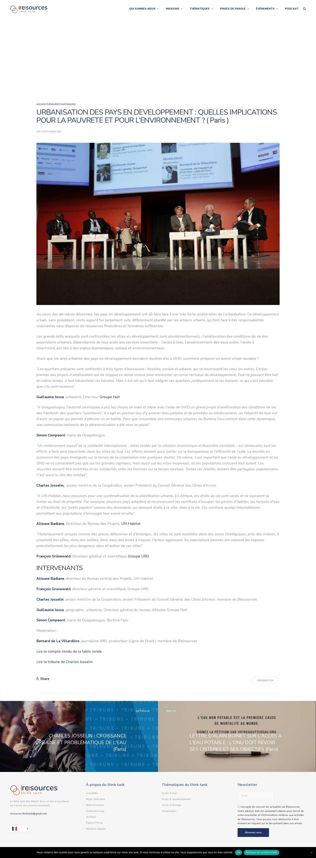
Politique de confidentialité (261, 852)
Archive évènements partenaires (56, 104)
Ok (238, 852)
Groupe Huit (110, 396)
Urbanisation (169, 811)
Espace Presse (94, 823)
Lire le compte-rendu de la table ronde (69, 651)
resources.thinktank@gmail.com (28, 813)
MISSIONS (172, 8)
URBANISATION (265, 680)
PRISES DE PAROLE (233, 8)
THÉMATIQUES (200, 8)
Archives (91, 817)
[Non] (311, 852)
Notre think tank (95, 799)
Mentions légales (96, 829)
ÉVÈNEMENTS (265, 8)
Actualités (92, 793)
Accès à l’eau (169, 793)
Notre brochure (95, 805)
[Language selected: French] (20, 828)
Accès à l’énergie (171, 805)
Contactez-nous (95, 811)
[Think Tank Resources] (29, 9)
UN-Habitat (131, 523)
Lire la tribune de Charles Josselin (64, 661)
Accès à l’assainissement (176, 799)
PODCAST (292, 8)
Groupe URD (138, 556)
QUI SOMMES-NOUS (142, 8)
